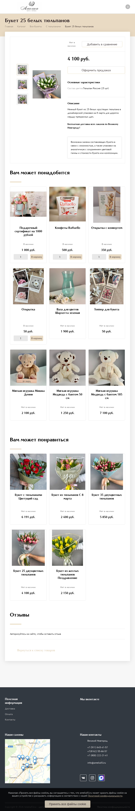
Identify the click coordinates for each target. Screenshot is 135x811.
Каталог (21, 26)
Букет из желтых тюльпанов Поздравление (67, 574)
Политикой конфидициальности (105, 795)
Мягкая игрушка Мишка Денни (28, 392)
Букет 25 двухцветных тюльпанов (28, 572)
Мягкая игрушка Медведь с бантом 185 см (106, 394)
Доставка (10, 708)
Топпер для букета (106, 309)
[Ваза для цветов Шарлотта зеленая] (67, 285)
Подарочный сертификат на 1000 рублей (28, 231)
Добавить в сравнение (102, 44)
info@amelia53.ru (96, 762)
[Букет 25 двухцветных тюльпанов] (28, 547)
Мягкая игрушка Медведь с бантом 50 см (67, 394)
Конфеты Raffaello (67, 227)
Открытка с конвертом (106, 227)
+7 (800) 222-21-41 (97, 755)
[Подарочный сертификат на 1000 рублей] (28, 203)
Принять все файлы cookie (67, 804)
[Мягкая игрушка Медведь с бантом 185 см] (107, 367)
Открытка (28, 309)
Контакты (10, 719)
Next (22, 110)
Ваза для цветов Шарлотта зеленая (67, 311)
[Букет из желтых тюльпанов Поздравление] (67, 547)
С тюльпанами (53, 26)
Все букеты (36, 26)
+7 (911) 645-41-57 (97, 747)
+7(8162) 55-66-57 (97, 751)
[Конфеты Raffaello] (67, 203)
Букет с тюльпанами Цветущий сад (28, 496)
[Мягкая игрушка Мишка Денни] (28, 367)
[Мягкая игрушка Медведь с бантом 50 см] (67, 367)
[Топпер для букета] (106, 285)
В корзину (36, 256)
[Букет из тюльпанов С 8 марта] (67, 471)
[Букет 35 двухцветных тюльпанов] (106, 471)
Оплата (9, 714)
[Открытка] (28, 285)
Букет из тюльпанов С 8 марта (67, 496)
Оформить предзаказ (96, 70)
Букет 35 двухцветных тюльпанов (107, 496)
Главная (9, 26)
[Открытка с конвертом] (106, 204)
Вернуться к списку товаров (36, 650)
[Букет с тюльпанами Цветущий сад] (28, 471)
